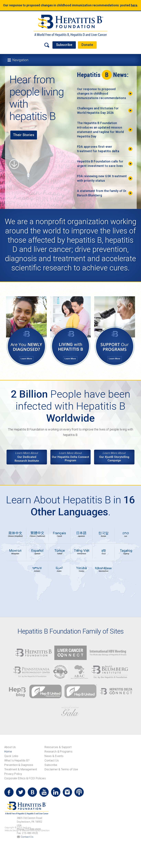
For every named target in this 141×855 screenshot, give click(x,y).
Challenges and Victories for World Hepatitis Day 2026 (98, 110)
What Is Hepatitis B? (17, 760)
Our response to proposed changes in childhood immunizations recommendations (101, 93)
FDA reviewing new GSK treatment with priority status (102, 178)
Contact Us (52, 760)
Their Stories (23, 135)
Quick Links (11, 756)
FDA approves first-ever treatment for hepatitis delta (98, 149)
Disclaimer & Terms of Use (61, 769)
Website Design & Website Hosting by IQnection (27, 830)
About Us (10, 747)
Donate (87, 45)
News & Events (54, 756)
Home (8, 751)
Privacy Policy (13, 773)
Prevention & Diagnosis (18, 765)
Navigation (20, 60)
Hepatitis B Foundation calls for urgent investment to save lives (100, 164)
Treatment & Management (20, 769)
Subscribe (64, 45)
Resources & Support (58, 747)
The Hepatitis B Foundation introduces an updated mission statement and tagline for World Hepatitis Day (100, 129)
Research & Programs (58, 751)
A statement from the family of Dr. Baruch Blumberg (102, 193)
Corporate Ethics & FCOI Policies (25, 778)
